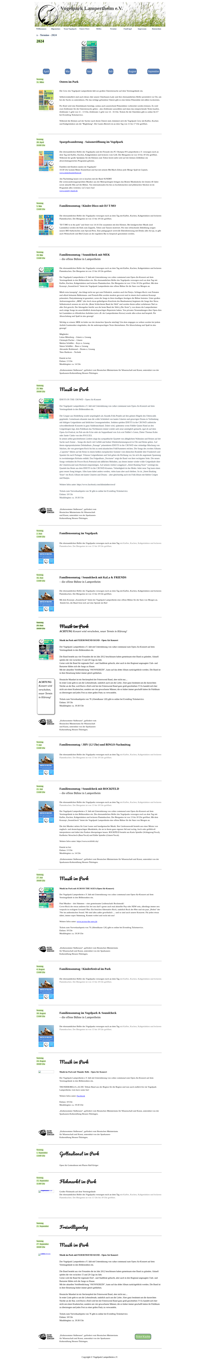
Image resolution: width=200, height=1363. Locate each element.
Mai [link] (68, 71)
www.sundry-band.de (68, 191)
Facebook (81, 1096)
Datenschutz (156, 29)
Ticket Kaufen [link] (143, 1336)
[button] (89, 40)
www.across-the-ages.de (87, 921)
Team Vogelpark (70, 29)
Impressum (142, 29)
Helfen (98, 29)
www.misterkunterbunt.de (70, 173)
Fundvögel (128, 29)
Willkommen (41, 29)
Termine (113, 29)
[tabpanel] (57, 41)
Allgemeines (55, 29)
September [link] (153, 71)
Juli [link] (111, 71)
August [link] (132, 71)
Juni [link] (89, 71)
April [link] (46, 71)
